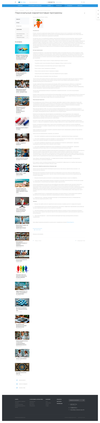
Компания (48, 399)
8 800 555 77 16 (51, 2)
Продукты (59, 399)
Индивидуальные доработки (20, 405)
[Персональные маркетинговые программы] (38, 19)
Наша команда (48, 402)
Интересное (18, 25)
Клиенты (47, 404)
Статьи (17, 22)
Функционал (32, 402)
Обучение (17, 402)
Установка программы (19, 404)
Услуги (16, 399)
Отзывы (47, 405)
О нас (47, 401)
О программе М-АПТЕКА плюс (36, 399)
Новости (18, 19)
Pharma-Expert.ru (70, 222)
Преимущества (32, 401)
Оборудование (32, 405)
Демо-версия (32, 404)
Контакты (59, 401)
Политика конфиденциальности (70, 417)
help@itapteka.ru (73, 407)
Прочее (16, 407)
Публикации (59, 403)
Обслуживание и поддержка (20, 401)
